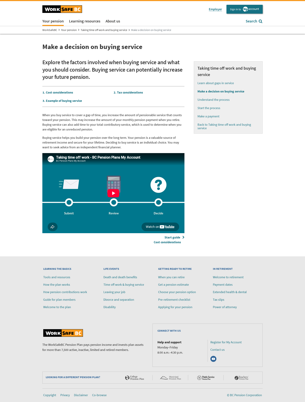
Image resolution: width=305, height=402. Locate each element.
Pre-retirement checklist (174, 300)
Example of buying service (64, 101)
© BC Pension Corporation (244, 395)
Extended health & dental (230, 292)
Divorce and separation (118, 300)
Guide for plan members (59, 300)
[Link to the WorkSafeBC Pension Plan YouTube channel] (213, 359)
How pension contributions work (65, 292)
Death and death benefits (120, 277)
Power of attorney (225, 307)
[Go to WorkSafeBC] (62, 9)
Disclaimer (81, 395)
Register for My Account (226, 342)
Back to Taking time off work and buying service (224, 126)
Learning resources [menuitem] (84, 21)
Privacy (65, 395)
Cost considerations (59, 92)
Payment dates (223, 284)
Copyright (49, 395)
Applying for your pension (175, 307)
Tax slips (218, 300)
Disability (109, 307)
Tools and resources (56, 277)
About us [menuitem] (113, 21)
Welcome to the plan (57, 307)
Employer (215, 9)
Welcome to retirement (228, 277)
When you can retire (171, 277)
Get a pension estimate (173, 284)
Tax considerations (130, 92)
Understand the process (214, 100)
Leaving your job (114, 292)
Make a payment (208, 116)
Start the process (209, 108)
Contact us (217, 350)
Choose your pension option (177, 292)
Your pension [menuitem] (53, 21)
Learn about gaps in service (216, 83)
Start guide (168, 239)
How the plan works (56, 284)
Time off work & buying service (123, 284)
